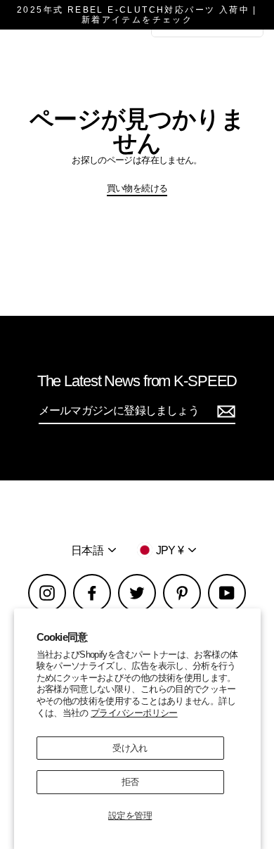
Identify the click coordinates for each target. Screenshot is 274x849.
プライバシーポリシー (134, 713)
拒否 (130, 782)
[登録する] (224, 411)
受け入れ (129, 748)
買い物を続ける (137, 188)
